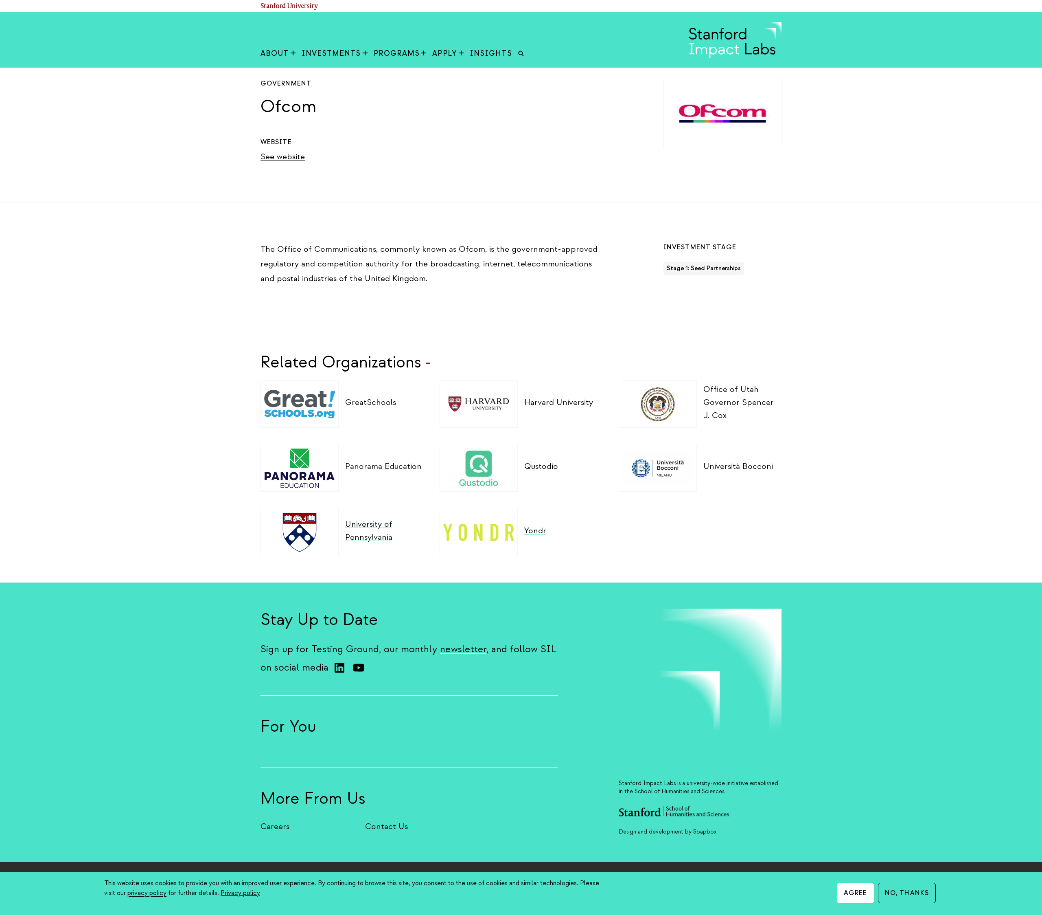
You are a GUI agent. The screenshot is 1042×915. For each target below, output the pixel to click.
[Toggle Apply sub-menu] (461, 53)
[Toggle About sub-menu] (293, 53)
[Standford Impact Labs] (735, 56)
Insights (491, 53)
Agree (855, 893)
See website (282, 157)
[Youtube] (358, 668)
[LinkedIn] (339, 668)
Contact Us (386, 826)
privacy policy (146, 893)
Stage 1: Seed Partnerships (704, 268)
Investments (331, 53)
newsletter (463, 649)
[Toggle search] (521, 54)
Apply (444, 53)
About (274, 53)
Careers (274, 826)
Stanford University (289, 6)
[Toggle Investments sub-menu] (365, 53)
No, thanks (907, 893)
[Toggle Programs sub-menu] (423, 53)
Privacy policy (240, 893)
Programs (397, 53)
